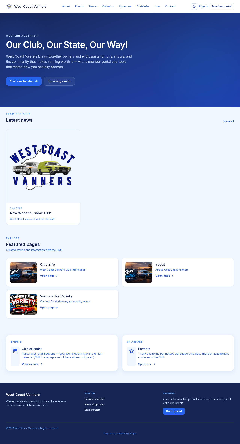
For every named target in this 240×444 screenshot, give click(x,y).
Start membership (21, 81)
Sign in (203, 6)
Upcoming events (59, 81)
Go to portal (174, 411)
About (66, 6)
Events (79, 6)
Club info (143, 6)
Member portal (222, 6)
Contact (170, 6)
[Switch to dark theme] (194, 6)
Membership (92, 409)
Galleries (108, 6)
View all (229, 121)
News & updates (95, 404)
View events (30, 364)
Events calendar (94, 399)
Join (157, 6)
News (93, 6)
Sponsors (125, 6)
